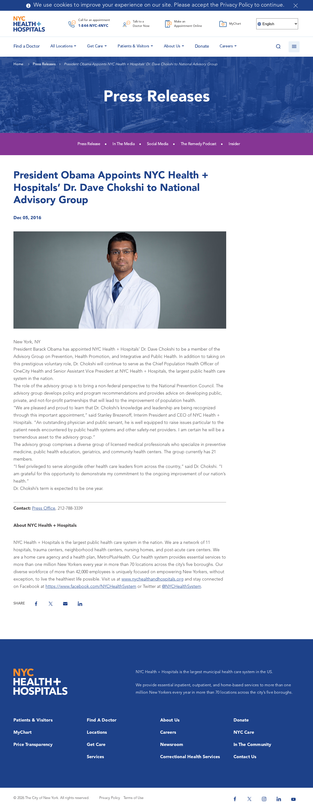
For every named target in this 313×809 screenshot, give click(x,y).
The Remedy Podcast (198, 144)
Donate (202, 46)
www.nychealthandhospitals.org (152, 579)
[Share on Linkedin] (80, 604)
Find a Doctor (102, 720)
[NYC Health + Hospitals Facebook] (235, 799)
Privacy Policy (109, 798)
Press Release (89, 144)
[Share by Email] (65, 604)
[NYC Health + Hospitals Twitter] (249, 799)
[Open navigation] (294, 46)
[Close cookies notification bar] (295, 5)
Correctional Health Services (190, 757)
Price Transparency (33, 745)
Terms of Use (133, 798)
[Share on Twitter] (51, 604)
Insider (234, 144)
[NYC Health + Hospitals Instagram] (264, 799)
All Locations (61, 46)
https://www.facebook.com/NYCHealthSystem (90, 586)
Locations (97, 732)
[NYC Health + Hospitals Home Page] (29, 24)
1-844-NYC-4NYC (93, 26)
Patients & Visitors (133, 46)
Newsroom (171, 745)
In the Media (123, 144)
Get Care (95, 46)
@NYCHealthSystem (181, 586)
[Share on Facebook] (36, 604)
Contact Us (245, 757)
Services (95, 757)
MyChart (22, 732)
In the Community (252, 745)
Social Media (157, 144)
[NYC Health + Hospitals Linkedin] (279, 799)
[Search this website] (278, 46)
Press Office (43, 508)
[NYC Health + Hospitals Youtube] (293, 799)
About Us (172, 46)
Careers (226, 46)
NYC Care (244, 732)
